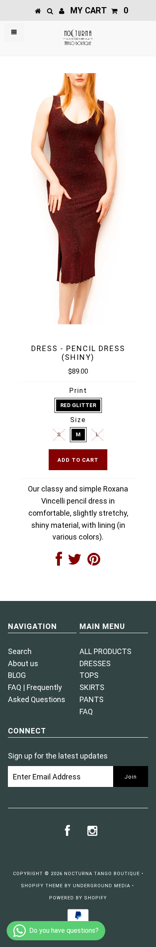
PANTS (91, 699)
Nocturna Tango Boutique (102, 873)
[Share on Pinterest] (93, 562)
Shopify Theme (42, 885)
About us (23, 663)
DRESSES (95, 663)
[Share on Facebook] (59, 562)
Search (20, 651)
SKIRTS (91, 687)
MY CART (99, 10)
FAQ (86, 711)
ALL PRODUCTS (105, 651)
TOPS (89, 675)
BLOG (17, 675)
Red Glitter (78, 405)
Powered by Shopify (78, 898)
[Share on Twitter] (75, 562)
